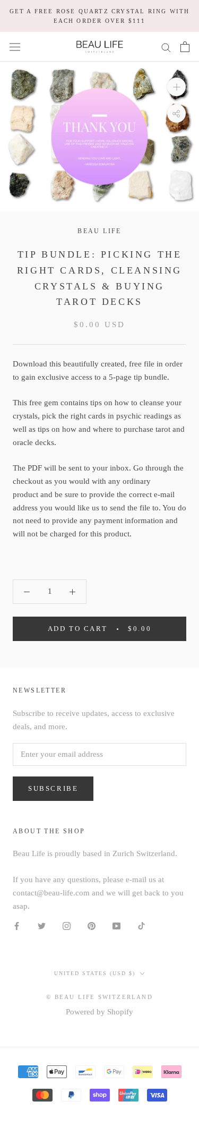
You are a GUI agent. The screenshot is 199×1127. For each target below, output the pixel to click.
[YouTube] (116, 925)
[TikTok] (141, 925)
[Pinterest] (92, 925)
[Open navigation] (15, 46)
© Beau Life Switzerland (99, 997)
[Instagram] (67, 925)
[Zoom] (176, 87)
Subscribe (53, 788)
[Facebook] (17, 925)
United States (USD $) (94, 973)
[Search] (166, 47)
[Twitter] (42, 925)
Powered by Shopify (99, 1012)
